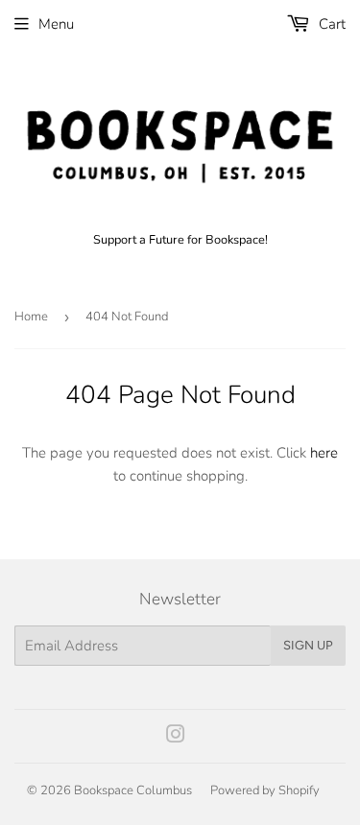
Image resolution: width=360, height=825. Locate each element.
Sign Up (308, 645)
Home (31, 316)
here (324, 452)
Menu (56, 24)
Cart (330, 24)
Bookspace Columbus (133, 790)
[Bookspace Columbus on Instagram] (175, 736)
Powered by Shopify (265, 790)
